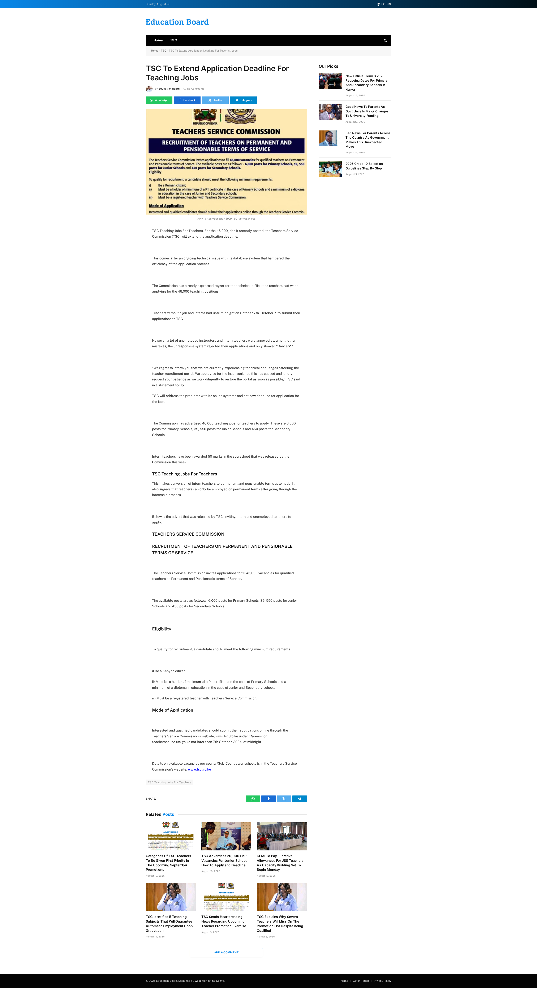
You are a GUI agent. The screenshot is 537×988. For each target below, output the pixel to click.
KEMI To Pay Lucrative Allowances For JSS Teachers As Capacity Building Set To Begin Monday (280, 863)
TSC (173, 40)
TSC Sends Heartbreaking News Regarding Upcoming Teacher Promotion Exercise (223, 921)
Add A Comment (226, 952)
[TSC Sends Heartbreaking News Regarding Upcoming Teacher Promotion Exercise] (226, 897)
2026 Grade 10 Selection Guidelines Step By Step (364, 166)
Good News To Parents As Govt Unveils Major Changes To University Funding (366, 111)
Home (158, 40)
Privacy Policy (382, 980)
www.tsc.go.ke (199, 769)
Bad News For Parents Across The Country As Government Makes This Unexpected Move (367, 139)
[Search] (385, 40)
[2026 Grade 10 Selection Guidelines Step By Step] (330, 169)
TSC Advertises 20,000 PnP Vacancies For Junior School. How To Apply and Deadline (224, 860)
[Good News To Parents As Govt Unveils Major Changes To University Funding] (330, 112)
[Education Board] (177, 21)
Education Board (169, 88)
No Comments (196, 88)
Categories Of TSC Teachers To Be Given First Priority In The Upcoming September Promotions (168, 863)
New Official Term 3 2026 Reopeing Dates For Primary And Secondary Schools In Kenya (366, 82)
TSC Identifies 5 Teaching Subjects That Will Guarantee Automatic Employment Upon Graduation (169, 923)
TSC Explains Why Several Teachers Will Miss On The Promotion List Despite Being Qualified (280, 923)
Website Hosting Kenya (209, 980)
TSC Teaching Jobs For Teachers (169, 782)
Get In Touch (361, 980)
